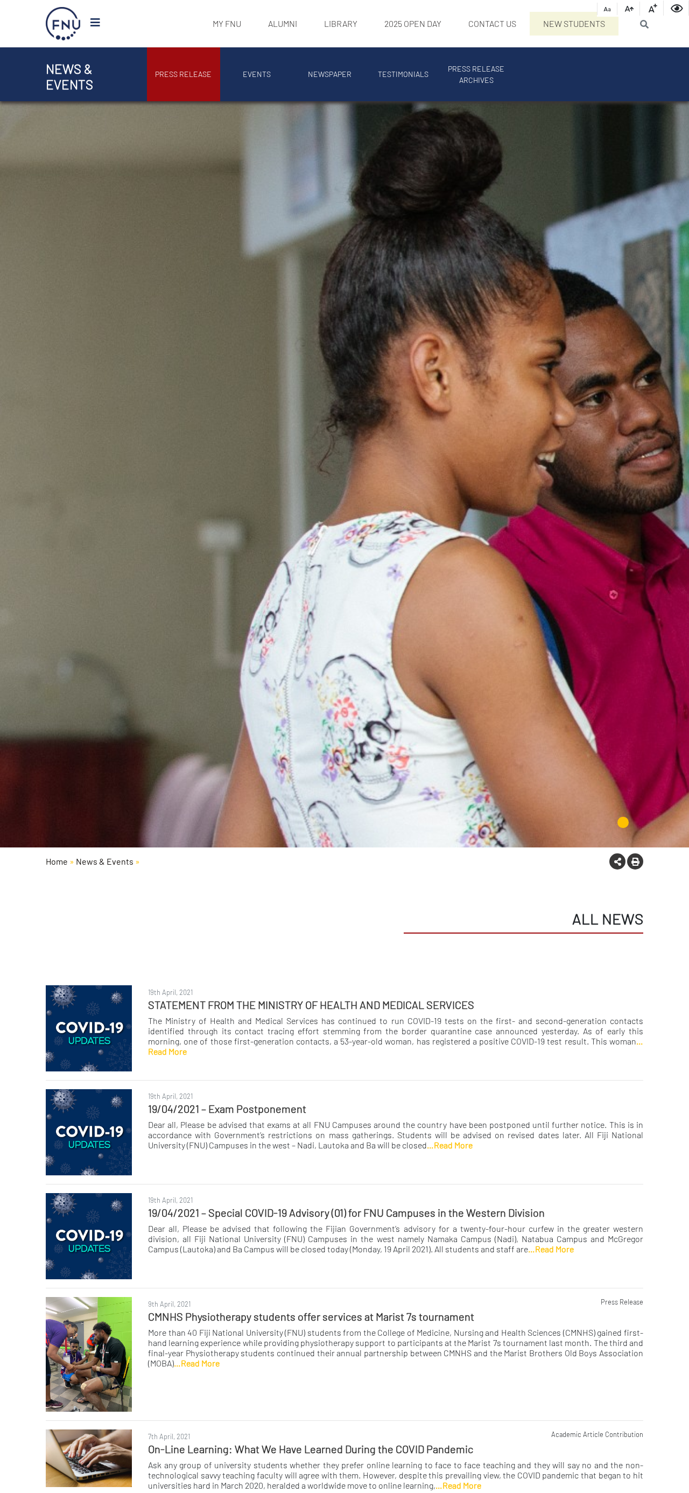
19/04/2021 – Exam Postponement (227, 1108)
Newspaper (329, 74)
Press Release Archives (476, 74)
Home (57, 861)
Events (257, 74)
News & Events (104, 861)
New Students (574, 23)
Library (340, 23)
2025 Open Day (412, 23)
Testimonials (403, 74)
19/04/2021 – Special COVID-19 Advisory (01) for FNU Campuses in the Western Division (346, 1212)
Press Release (183, 74)
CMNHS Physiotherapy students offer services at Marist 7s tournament (311, 1316)
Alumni (282, 23)
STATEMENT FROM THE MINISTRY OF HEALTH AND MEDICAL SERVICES (311, 1004)
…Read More (450, 1145)
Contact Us (492, 23)
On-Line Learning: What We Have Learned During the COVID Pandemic (310, 1448)
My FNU (227, 23)
